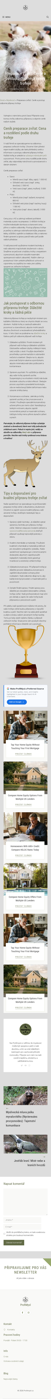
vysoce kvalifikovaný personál (22, 531)
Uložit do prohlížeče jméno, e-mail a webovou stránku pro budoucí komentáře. (25, 1233)
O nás (6, 1356)
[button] (47, 17)
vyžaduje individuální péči (36, 155)
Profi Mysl (36, 89)
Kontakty (11, 1330)
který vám (26, 432)
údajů (21, 1361)
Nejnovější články (11, 1379)
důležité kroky (39, 333)
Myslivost (10, 100)
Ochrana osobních (11, 1361)
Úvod (2, 100)
